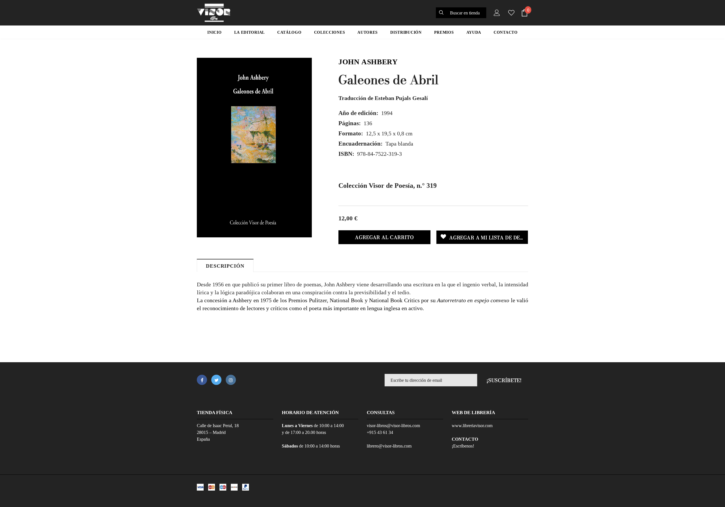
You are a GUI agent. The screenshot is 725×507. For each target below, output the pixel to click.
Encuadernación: (360, 143)
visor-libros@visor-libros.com (393, 425)
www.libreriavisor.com (472, 425)
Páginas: (349, 123)
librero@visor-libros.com (389, 446)
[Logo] (214, 13)
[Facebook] (202, 380)
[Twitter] (216, 380)
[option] (254, 147)
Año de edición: (358, 113)
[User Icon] (496, 13)
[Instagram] (231, 380)
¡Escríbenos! (463, 446)
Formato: (350, 133)
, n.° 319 (387, 185)
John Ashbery (368, 62)
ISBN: (346, 153)
